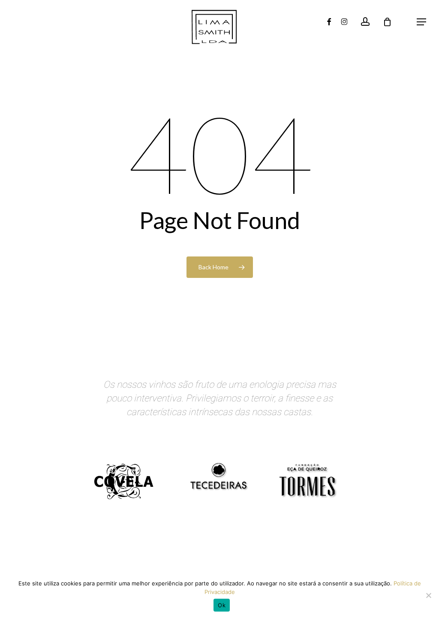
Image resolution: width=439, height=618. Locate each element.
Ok (222, 605)
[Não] (428, 595)
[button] (421, 22)
